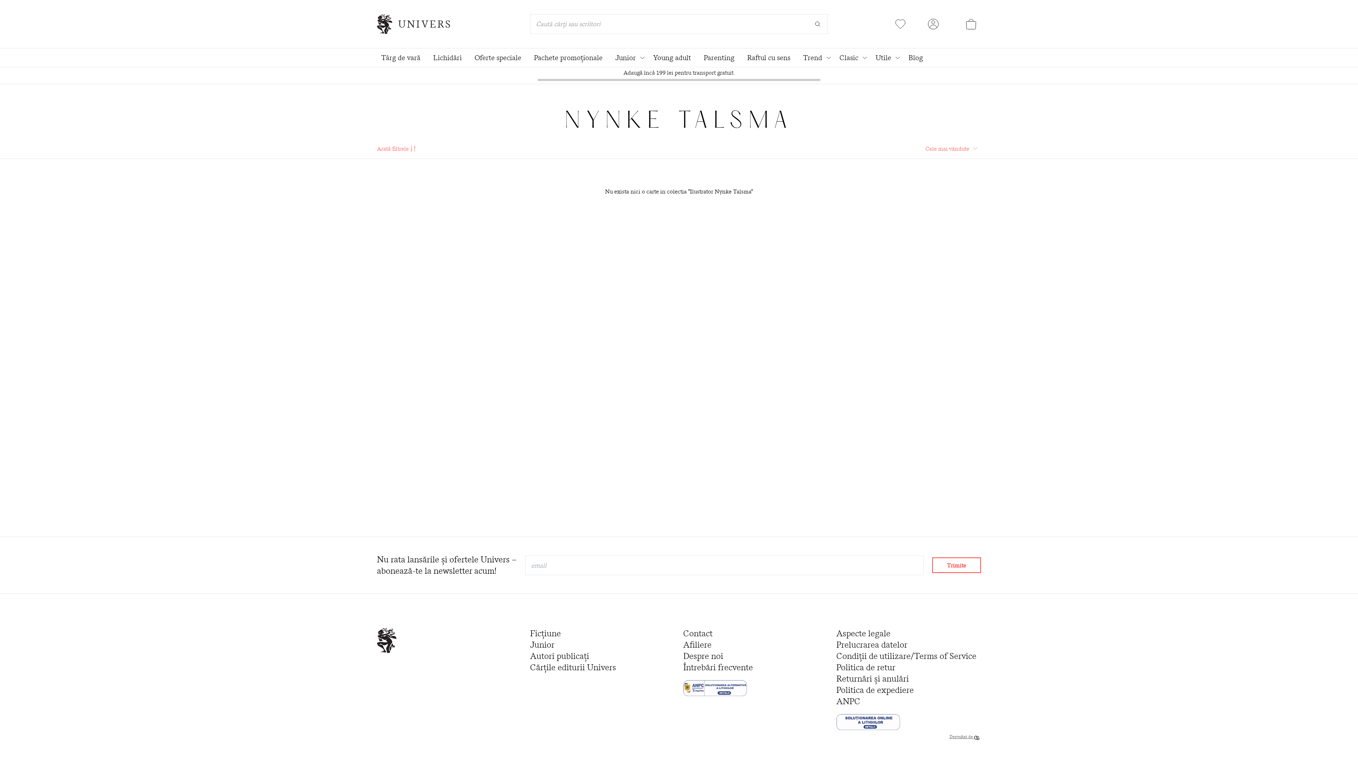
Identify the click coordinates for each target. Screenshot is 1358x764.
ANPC (848, 701)
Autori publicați (559, 656)
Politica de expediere (875, 690)
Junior (542, 644)
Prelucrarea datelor (871, 644)
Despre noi (703, 656)
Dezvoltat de (962, 737)
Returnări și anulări (872, 678)
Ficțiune (545, 633)
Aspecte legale (863, 633)
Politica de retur (865, 667)
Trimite (956, 565)
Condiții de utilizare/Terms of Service (906, 656)
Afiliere (697, 644)
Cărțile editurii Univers (573, 667)
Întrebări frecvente (718, 667)
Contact (698, 633)
